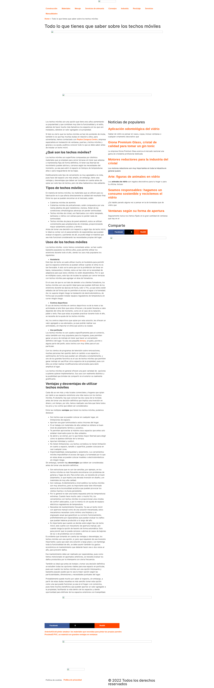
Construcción (51, 8)
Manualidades (52, 14)
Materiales (66, 8)
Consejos (112, 8)
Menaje (78, 8)
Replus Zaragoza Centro (87, 139)
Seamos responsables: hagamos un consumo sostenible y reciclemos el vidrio (135, 193)
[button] (116, 232)
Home (47, 19)
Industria (125, 8)
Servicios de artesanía (94, 8)
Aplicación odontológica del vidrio (133, 129)
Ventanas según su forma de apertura (136, 211)
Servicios (149, 8)
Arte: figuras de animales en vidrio (134, 176)
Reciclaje (137, 8)
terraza (83, 341)
